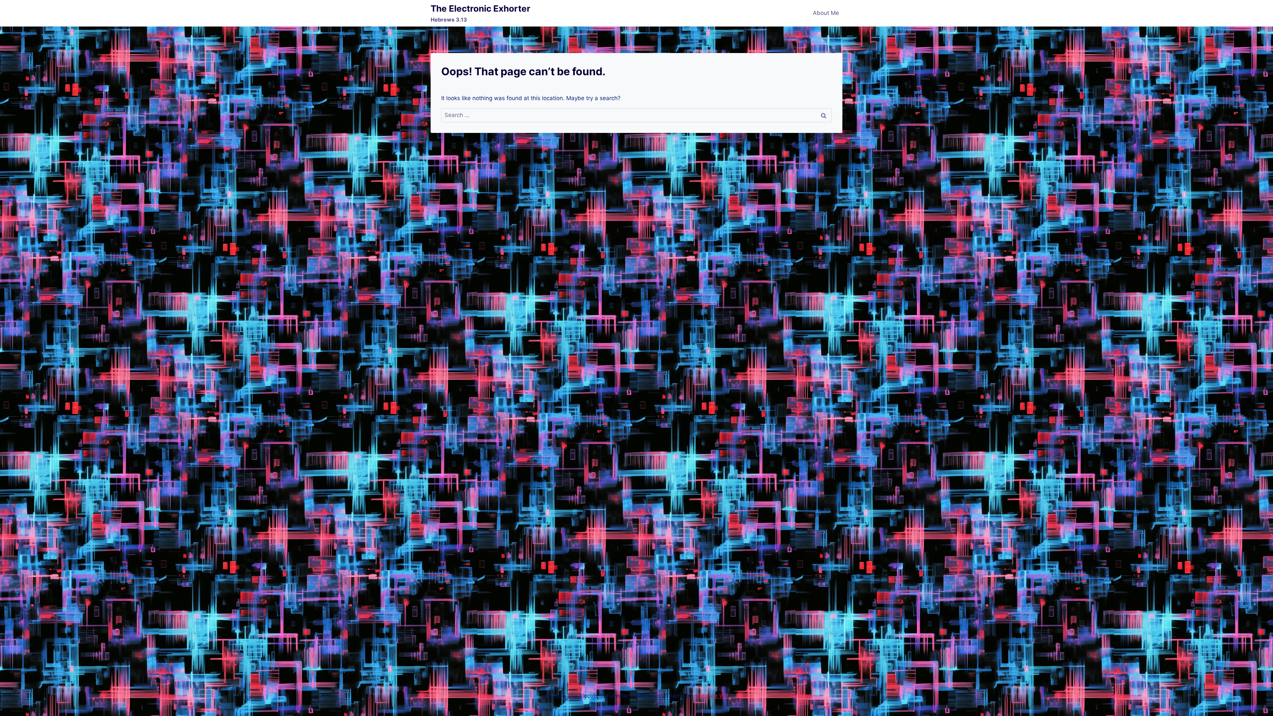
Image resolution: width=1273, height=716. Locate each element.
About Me (826, 13)
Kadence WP (711, 695)
